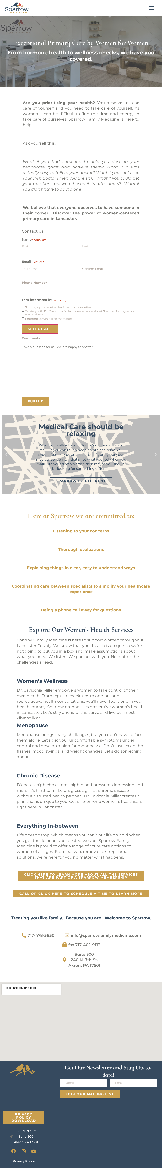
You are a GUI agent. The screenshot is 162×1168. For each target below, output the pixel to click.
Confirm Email (93, 268)
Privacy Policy (24, 1161)
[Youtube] (33, 1151)
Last (85, 246)
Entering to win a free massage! (48, 318)
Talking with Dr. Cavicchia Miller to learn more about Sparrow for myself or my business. (79, 313)
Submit (35, 401)
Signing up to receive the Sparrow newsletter (58, 307)
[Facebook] (13, 1151)
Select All (40, 329)
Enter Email (30, 268)
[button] (151, 8)
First (25, 246)
